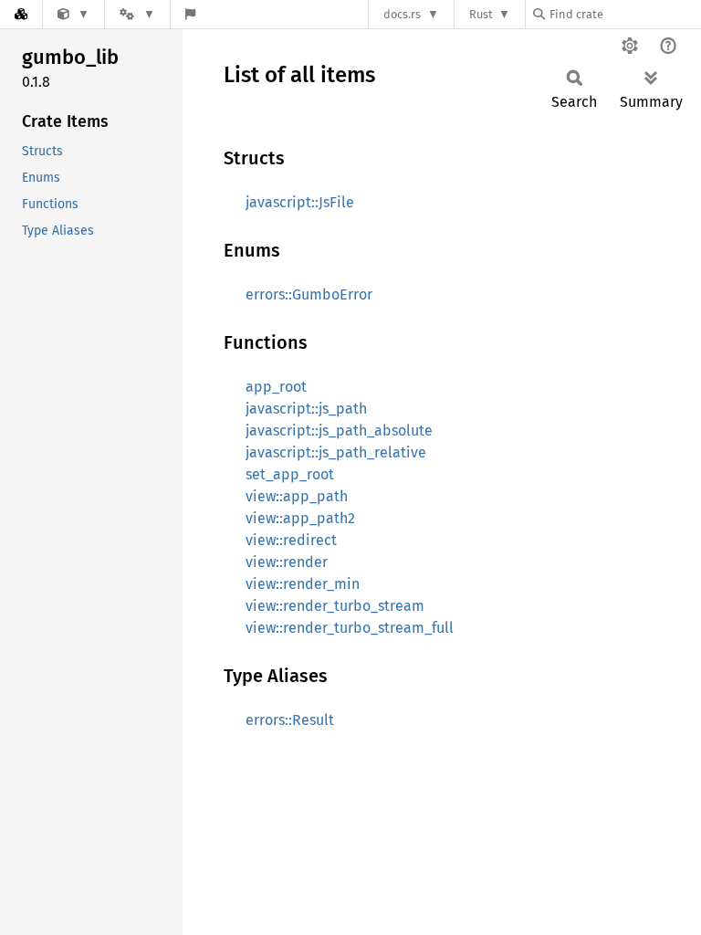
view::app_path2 (300, 518)
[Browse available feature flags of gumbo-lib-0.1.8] (190, 14)
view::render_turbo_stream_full (350, 627)
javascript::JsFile (300, 202)
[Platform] (137, 14)
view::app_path (297, 496)
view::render (287, 562)
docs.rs (402, 14)
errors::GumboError (309, 294)
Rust (481, 14)
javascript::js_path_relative (336, 452)
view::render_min (303, 584)
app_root (276, 386)
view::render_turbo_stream (335, 606)
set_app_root (290, 474)
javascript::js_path (306, 408)
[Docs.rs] (21, 14)
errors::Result (290, 720)
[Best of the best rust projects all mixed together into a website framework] (73, 14)
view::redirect (291, 540)
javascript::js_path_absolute (339, 430)
